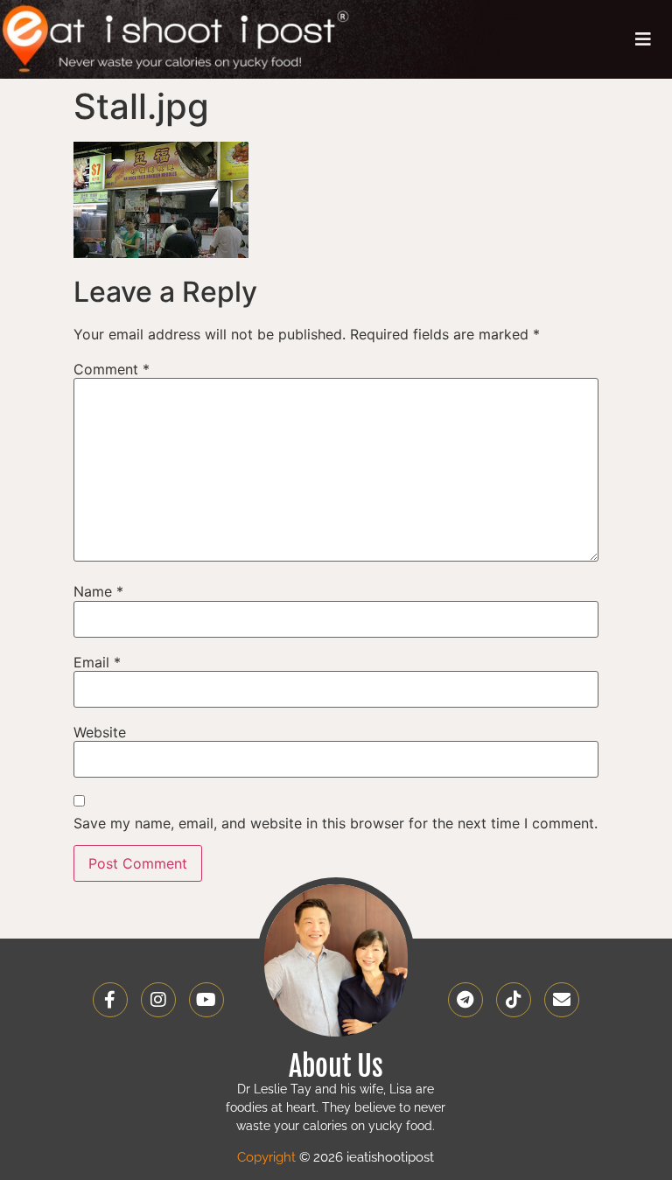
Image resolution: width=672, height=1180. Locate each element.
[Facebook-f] (110, 999)
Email (97, 662)
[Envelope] (561, 999)
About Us (336, 1066)
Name (98, 591)
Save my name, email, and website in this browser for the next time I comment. (336, 823)
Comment (112, 369)
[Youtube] (206, 999)
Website (100, 732)
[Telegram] (465, 999)
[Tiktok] (513, 999)
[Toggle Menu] (643, 39)
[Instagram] (158, 999)
